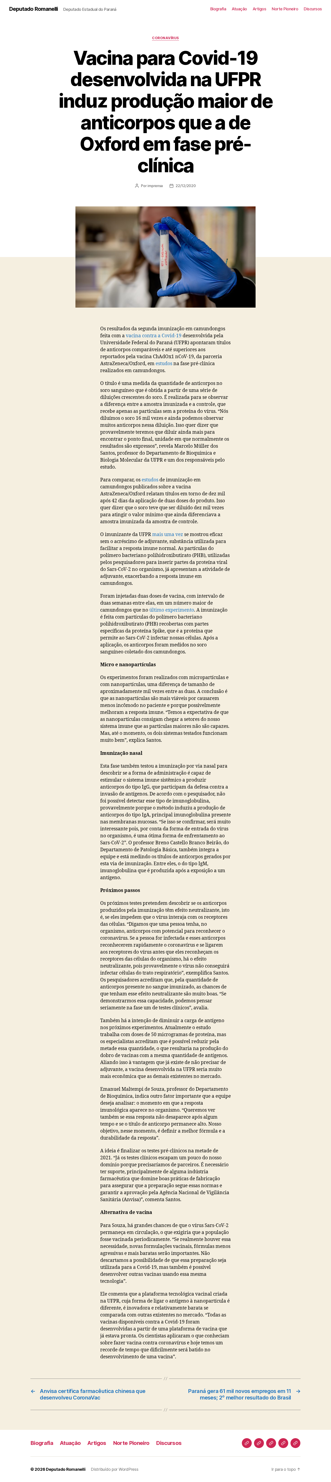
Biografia (218, 9)
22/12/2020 (186, 185)
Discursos (313, 9)
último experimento (171, 610)
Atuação (239, 9)
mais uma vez (167, 535)
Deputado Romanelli (33, 9)
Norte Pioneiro (285, 9)
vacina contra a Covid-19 (153, 336)
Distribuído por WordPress (114, 1469)
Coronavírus (165, 38)
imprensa (155, 185)
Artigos (259, 9)
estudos (164, 364)
